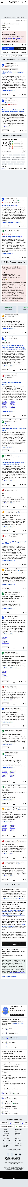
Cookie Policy (18, 1145)
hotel (9, 159)
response (18, 157)
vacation (22, 159)
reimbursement (15, 159)
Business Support (7, 1143)
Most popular (18, 168)
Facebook (8, 1154)
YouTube (16, 1154)
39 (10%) (11, 275)
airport (13, 157)
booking (23, 157)
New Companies (17, 1149)
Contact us (6, 1133)
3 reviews (8, 38)
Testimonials (6, 1135)
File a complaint (20, 48)
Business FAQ (6, 1141)
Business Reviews (14, 1150)
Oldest (25, 168)
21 (19, 884)
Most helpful (10, 168)
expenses (4, 159)
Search (22, 2)
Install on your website (17, 1014)
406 (9, 274)
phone (8, 161)
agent (3, 161)
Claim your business (5, 1146)
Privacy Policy (18, 1143)
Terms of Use (18, 1141)
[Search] (12, 151)
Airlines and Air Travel (17, 1023)
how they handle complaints (17, 972)
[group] (4, 56)
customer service (6, 157)
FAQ (16, 1131)
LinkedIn (20, 1154)
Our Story (5, 1131)
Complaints (14, 52)
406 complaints (17, 38)
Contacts (23, 52)
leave (23, 161)
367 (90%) (12, 277)
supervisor (13, 161)
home (19, 161)
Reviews (5, 52)
